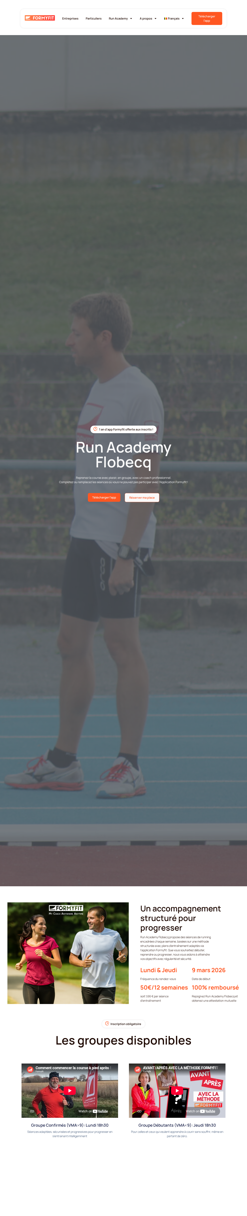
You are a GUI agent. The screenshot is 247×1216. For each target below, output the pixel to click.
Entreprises (70, 18)
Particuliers (94, 18)
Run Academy (118, 18)
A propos (146, 18)
